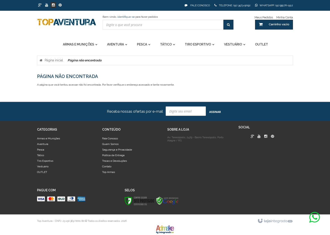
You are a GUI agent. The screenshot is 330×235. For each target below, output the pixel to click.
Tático (40, 155)
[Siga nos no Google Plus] (40, 5)
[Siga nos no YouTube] (259, 136)
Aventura (42, 144)
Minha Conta (284, 17)
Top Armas (108, 172)
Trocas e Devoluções (114, 160)
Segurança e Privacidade (117, 149)
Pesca (40, 149)
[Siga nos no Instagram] (53, 5)
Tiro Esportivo (45, 160)
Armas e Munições (48, 138)
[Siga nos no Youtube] (46, 5)
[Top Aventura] (66, 24)
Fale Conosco (200, 5)
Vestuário (42, 166)
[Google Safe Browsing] (167, 200)
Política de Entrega (113, 155)
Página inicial (54, 60)
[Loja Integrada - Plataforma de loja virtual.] (275, 221)
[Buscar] (228, 25)
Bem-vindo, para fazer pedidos (130, 16)
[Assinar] (215, 111)
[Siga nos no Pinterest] (60, 5)
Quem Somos (110, 144)
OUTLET (42, 172)
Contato (106, 166)
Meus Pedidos (264, 17)
